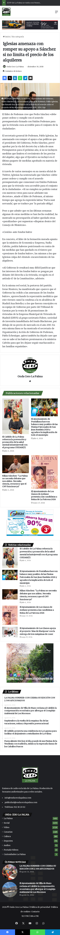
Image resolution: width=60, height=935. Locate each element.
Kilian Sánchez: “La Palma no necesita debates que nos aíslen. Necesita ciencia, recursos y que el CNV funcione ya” (15, 481)
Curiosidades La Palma (15, 854)
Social (6, 823)
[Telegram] (25, 78)
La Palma (8, 818)
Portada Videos (11, 850)
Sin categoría (18, 37)
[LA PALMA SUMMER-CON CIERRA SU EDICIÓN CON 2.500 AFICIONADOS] (9, 872)
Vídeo (6, 827)
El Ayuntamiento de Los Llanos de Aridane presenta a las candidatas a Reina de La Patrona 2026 (44, 495)
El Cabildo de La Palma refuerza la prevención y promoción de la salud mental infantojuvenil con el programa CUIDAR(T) (14, 442)
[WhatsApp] (20, 78)
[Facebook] (5, 78)
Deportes (8, 841)
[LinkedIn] (15, 78)
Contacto (35, 911)
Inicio (7, 37)
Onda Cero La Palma (15, 67)
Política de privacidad (40, 907)
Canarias (8, 832)
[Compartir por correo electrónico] (30, 78)
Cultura (7, 836)
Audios (7, 845)
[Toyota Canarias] (30, 25)
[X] (10, 78)
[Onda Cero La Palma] (6, 12)
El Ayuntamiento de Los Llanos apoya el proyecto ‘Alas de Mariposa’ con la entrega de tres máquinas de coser (38, 631)
